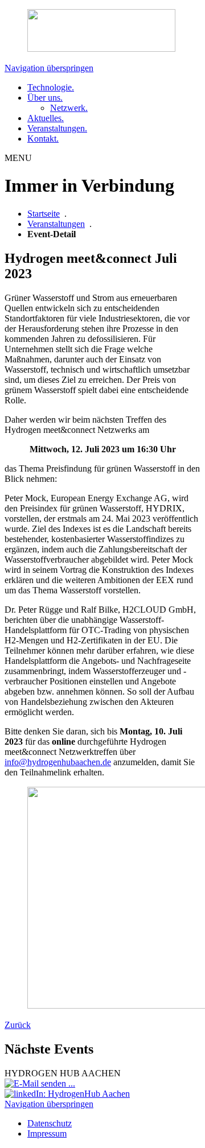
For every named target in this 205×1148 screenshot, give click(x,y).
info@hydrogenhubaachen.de (58, 762)
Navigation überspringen (49, 68)
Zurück (18, 1025)
